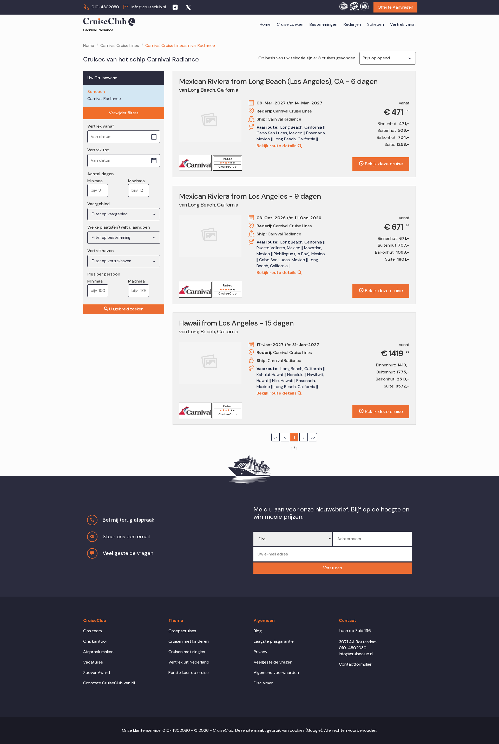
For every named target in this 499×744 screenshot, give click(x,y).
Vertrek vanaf (403, 24)
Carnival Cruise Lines (119, 45)
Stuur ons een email (126, 536)
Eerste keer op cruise (188, 672)
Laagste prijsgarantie (274, 641)
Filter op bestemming (112, 237)
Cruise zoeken (290, 24)
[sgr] (354, 5)
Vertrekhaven (100, 250)
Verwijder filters (124, 113)
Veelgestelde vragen (273, 662)
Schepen (375, 24)
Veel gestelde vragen (128, 553)
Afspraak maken (98, 651)
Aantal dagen (100, 174)
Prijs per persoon (103, 274)
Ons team (92, 631)
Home (265, 24)
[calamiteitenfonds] (364, 5)
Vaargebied (98, 204)
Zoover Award (96, 672)
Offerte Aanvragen (395, 7)
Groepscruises (182, 631)
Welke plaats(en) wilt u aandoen (118, 227)
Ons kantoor (95, 641)
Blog (258, 631)
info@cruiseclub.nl (149, 7)
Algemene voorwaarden (276, 672)
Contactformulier (355, 664)
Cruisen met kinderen (188, 641)
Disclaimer (263, 683)
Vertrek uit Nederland (188, 662)
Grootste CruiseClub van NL (109, 683)
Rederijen (352, 24)
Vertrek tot (98, 150)
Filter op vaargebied (110, 214)
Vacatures (93, 662)
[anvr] (343, 5)
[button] (332, 568)
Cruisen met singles (186, 651)
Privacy (260, 651)
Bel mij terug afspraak (128, 520)
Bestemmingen (323, 24)
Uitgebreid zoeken (126, 309)
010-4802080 (105, 7)
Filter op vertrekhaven (112, 261)
